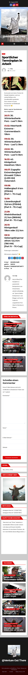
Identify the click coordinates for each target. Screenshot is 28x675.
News (3, 53)
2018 (5, 343)
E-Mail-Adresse (7, 437)
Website (5, 447)
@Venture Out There (14, 36)
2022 (5, 575)
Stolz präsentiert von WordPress (9, 668)
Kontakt (11, 671)
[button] (25, 43)
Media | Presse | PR (20, 671)
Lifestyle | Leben (8, 325)
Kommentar (6, 395)
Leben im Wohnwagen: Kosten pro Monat (13, 579)
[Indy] (14, 489)
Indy (11, 68)
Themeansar (14, 669)
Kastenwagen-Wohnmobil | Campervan (12, 323)
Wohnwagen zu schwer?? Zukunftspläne (11, 348)
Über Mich (4, 671)
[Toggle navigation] (14, 44)
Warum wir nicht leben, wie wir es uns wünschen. (13, 366)
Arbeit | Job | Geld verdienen (10, 359)
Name (5, 428)
